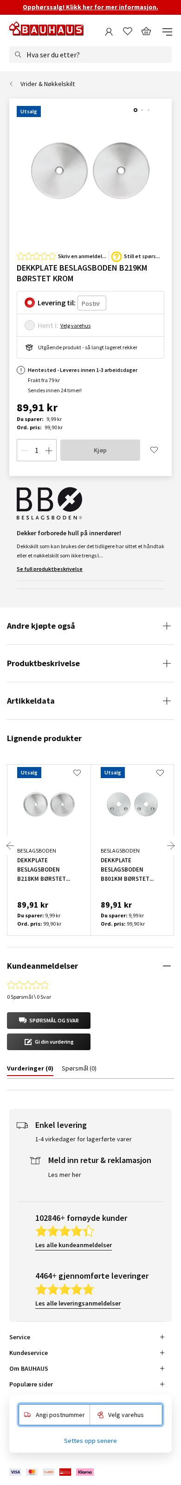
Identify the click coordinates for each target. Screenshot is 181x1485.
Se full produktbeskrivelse (50, 568)
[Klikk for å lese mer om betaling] (52, 1472)
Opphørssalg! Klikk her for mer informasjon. (90, 7)
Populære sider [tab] (31, 1384)
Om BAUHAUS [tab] (28, 1368)
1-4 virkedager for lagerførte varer (83, 1139)
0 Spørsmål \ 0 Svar (29, 996)
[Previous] (10, 845)
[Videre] (171, 845)
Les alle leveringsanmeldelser (78, 1303)
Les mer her (64, 1174)
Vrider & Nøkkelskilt (47, 83)
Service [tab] (19, 1337)
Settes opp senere (90, 1440)
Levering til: (57, 302)
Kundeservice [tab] (28, 1353)
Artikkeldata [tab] (31, 700)
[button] (48, 1020)
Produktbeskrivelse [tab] (43, 663)
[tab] (30, 1070)
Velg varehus (75, 325)
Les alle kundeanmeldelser (73, 1245)
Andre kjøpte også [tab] (41, 625)
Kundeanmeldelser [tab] (42, 965)
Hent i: (48, 325)
